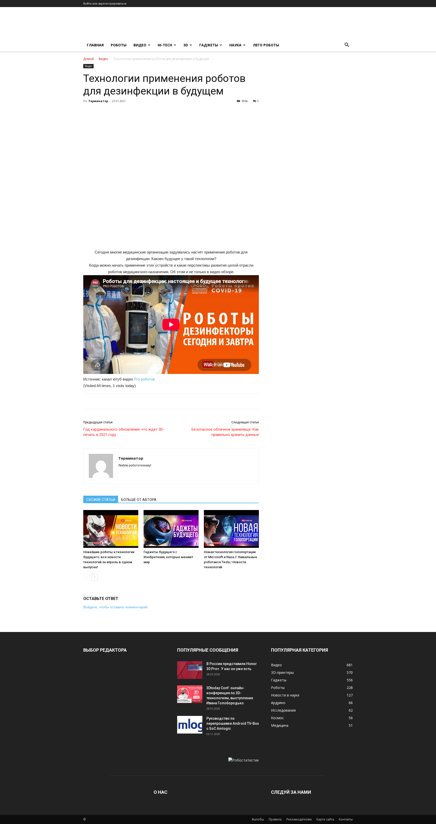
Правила (275, 819)
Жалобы (258, 819)
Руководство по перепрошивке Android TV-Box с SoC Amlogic (232, 723)
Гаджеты (208, 45)
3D (185, 45)
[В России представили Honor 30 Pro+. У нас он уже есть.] (189, 670)
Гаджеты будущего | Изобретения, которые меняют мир (168, 557)
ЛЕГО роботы (266, 45)
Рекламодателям (299, 819)
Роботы (118, 45)
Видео (139, 45)
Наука (235, 45)
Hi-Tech (165, 45)
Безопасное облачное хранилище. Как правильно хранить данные (225, 432)
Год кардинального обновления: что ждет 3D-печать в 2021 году (123, 432)
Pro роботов (144, 379)
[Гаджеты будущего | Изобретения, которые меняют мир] (171, 529)
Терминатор (98, 101)
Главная (95, 45)
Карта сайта (325, 819)
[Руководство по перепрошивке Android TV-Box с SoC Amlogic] (189, 725)
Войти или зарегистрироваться (104, 3)
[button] (347, 45)
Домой (88, 59)
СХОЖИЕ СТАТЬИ (100, 500)
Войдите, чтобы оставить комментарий (115, 607)
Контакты (346, 819)
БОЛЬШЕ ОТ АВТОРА (138, 500)
